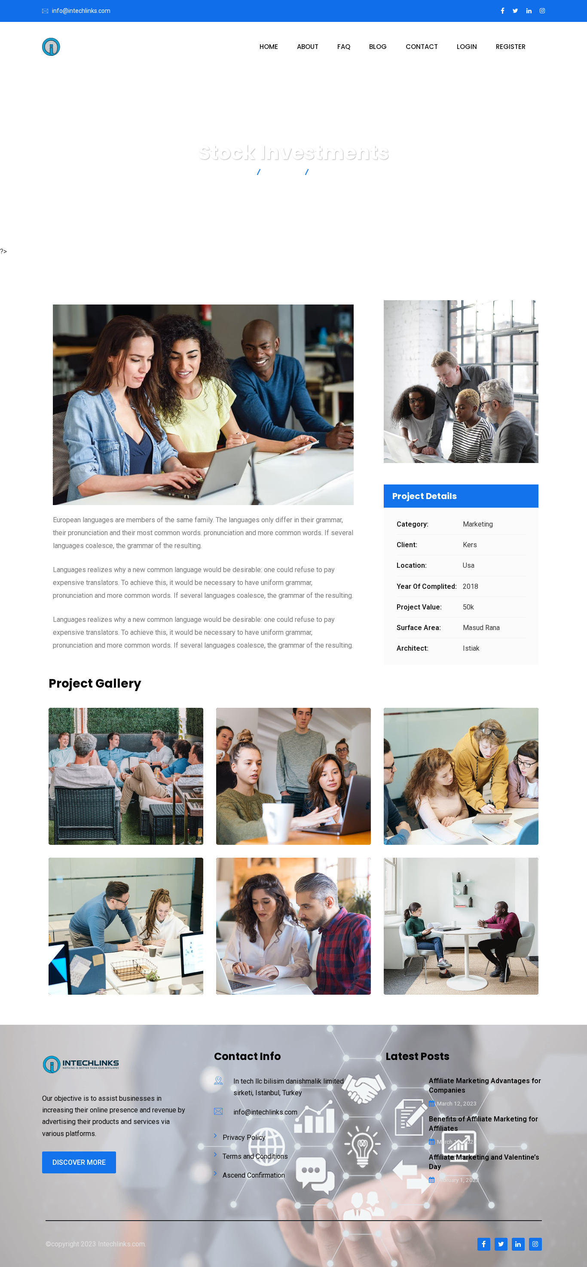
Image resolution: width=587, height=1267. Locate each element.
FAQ (343, 46)
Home (269, 46)
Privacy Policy (244, 1137)
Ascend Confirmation (254, 1175)
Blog (378, 46)
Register (511, 46)
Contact (422, 46)
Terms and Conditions (255, 1156)
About (307, 46)
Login (467, 46)
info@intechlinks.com (81, 10)
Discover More (79, 1162)
